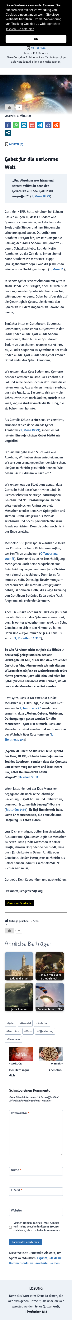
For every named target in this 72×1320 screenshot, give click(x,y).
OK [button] (36, 38)
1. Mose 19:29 (30, 430)
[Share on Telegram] (40, 125)
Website (16, 1210)
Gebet (10, 1023)
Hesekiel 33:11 (28, 777)
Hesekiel (25, 1023)
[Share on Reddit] (56, 125)
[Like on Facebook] (48, 125)
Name (16, 1170)
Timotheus (13, 1039)
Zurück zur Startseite (19, 903)
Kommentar (20, 1113)
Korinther (42, 1023)
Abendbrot (56, 1067)
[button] (36, 29)
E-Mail (16, 1190)
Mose (28, 1031)
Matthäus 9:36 (16, 809)
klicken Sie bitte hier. (20, 29)
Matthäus (12, 1031)
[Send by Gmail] (32, 125)
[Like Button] (9, 107)
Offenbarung (45, 1031)
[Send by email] (24, 125)
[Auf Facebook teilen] (8, 125)
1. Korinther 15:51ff (28, 638)
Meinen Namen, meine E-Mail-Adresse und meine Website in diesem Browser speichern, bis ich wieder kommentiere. (37, 1226)
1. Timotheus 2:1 (30, 708)
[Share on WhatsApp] (16, 125)
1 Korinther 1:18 (36, 1311)
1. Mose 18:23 (40, 196)
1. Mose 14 (56, 269)
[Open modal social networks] (8, 133)
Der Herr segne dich (19, 1070)
